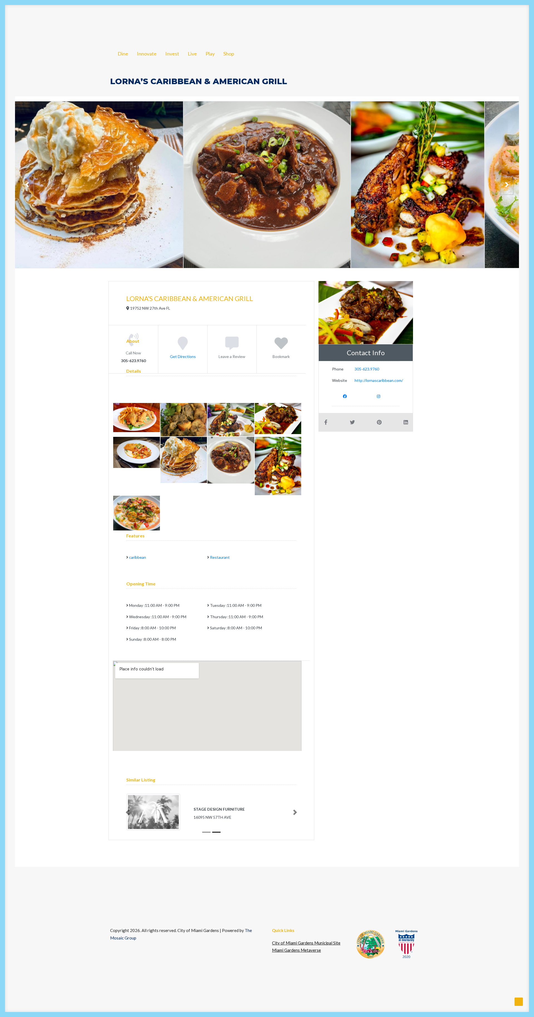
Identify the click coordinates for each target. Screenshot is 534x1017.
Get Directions (183, 356)
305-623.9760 (367, 369)
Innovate (89, 23)
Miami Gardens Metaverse (296, 950)
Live (149, 23)
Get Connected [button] (422, 23)
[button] (502, 23)
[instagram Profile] (378, 396)
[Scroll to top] (519, 1001)
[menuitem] (62, 23)
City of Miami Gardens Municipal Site (306, 942)
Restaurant (220, 557)
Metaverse (472, 23)
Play (170, 23)
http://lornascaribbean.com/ (379, 380)
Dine (62, 23)
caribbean (137, 557)
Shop (193, 23)
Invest (120, 23)
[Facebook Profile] (345, 396)
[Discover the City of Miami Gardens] (33, 22)
